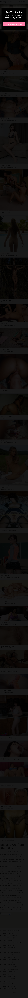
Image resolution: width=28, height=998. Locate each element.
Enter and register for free (14, 24)
